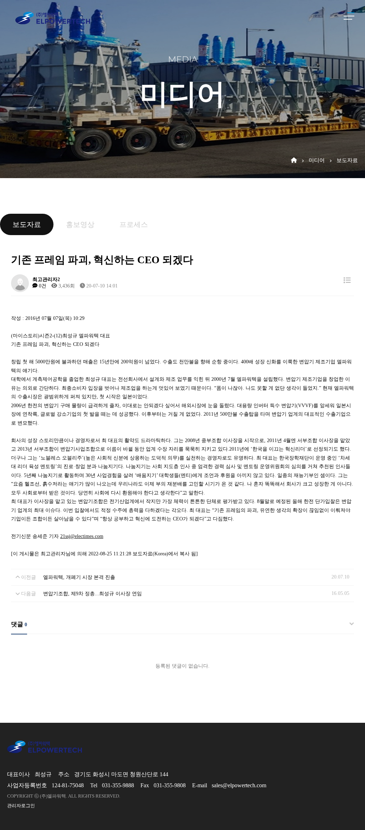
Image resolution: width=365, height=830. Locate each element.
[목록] (347, 280)
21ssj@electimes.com (81, 536)
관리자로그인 (21, 805)
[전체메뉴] (349, 16)
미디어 (317, 160)
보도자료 (347, 160)
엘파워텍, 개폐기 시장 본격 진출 (79, 577)
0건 (41, 286)
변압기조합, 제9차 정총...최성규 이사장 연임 (92, 593)
